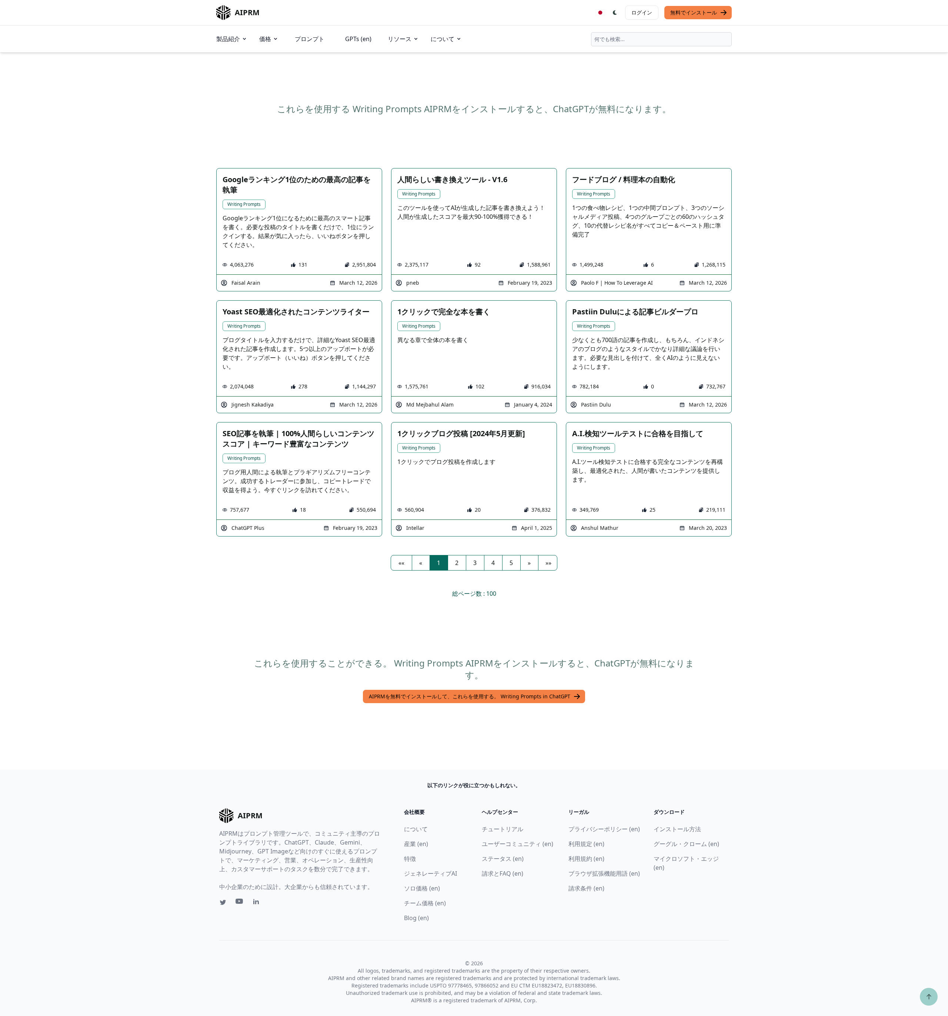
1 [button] (438, 563)
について (442, 39)
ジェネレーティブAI (430, 873)
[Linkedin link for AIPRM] (257, 903)
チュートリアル (502, 829)
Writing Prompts (244, 204)
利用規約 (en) (586, 859)
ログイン (641, 12)
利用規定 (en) (586, 844)
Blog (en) (416, 918)
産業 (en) (416, 844)
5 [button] (511, 563)
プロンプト (309, 39)
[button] (401, 562)
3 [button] (475, 563)
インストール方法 (677, 829)
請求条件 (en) (586, 888)
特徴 (410, 859)
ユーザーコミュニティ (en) (517, 844)
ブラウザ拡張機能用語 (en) (604, 873)
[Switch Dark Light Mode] (615, 12)
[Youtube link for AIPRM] (240, 903)
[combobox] (661, 39)
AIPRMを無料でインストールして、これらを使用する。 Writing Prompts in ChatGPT (469, 696)
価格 (265, 39)
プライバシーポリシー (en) (604, 829)
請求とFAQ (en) (502, 873)
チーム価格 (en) (425, 903)
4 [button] (493, 563)
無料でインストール (693, 12)
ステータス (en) (503, 859)
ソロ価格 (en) (422, 888)
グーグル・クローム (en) (686, 844)
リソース (399, 39)
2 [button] (456, 563)
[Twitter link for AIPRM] (223, 902)
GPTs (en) (358, 39)
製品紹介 (228, 39)
